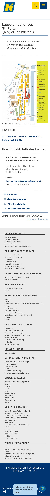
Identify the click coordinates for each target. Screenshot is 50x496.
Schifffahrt (8, 436)
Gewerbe (8, 452)
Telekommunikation (12, 279)
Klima (7, 389)
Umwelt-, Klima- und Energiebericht (17, 382)
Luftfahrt (8, 429)
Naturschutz (9, 395)
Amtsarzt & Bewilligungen (14, 331)
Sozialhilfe (8, 342)
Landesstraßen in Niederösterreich (17, 415)
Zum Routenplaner (16, 199)
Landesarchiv (9, 259)
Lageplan (12, 194)
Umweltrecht (9, 398)
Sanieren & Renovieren (13, 242)
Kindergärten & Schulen (13, 257)
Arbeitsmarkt (9, 447)
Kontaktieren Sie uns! (19, 208)
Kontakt (33, 471)
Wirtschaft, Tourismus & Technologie (18, 458)
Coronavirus (9, 328)
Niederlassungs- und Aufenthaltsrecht (18, 315)
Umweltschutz (10, 400)
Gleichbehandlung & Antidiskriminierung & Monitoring (24, 304)
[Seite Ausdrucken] (4, 492)
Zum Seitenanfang (38, 219)
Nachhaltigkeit (10, 393)
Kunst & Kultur (10, 353)
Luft (6, 391)
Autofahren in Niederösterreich (16, 418)
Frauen (7, 301)
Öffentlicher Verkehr (12, 434)
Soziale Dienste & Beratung (14, 340)
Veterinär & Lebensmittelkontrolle (17, 373)
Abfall (7, 384)
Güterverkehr (9, 422)
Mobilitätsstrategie (11, 431)
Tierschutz (8, 320)
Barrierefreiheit (16, 468)
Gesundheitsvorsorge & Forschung (17, 335)
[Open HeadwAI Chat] (42, 488)
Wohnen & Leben (11, 244)
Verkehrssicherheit (11, 438)
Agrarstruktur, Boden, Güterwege (17, 362)
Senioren (8, 317)
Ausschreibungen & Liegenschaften (17, 449)
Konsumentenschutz (12, 311)
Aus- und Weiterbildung (13, 255)
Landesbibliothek (11, 262)
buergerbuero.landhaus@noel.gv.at (23, 181)
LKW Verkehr (9, 427)
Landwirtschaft (10, 369)
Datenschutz (36, 468)
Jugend (7, 306)
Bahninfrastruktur (11, 420)
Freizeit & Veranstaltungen (14, 288)
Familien (8, 299)
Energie (7, 386)
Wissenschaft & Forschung (14, 269)
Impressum (19, 471)
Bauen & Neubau (11, 237)
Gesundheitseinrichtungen (14, 333)
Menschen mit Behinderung (14, 313)
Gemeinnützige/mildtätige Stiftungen (18, 246)
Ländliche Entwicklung (13, 371)
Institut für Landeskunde (13, 264)
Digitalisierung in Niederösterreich (17, 277)
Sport (7, 290)
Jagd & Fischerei (11, 366)
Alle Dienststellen (17, 204)
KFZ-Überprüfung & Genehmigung (17, 425)
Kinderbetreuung (11, 308)
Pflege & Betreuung (12, 337)
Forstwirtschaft (10, 364)
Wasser (7, 402)
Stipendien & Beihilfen (12, 266)
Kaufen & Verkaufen (12, 239)
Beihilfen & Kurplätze (12, 344)
